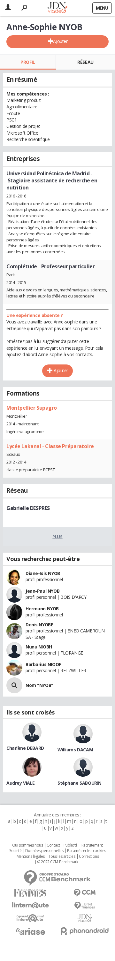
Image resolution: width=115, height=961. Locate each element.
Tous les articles (62, 856)
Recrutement (92, 845)
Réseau (85, 62)
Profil (27, 62)
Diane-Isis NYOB (43, 573)
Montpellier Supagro (31, 407)
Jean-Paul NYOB (42, 591)
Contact (53, 845)
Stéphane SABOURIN (79, 783)
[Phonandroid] (84, 931)
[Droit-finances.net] (84, 906)
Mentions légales (31, 856)
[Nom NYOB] (14, 685)
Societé (15, 850)
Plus (57, 536)
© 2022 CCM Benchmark (57, 862)
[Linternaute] (30, 905)
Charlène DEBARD (25, 748)
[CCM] (84, 893)
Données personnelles (44, 850)
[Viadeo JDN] (84, 918)
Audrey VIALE (20, 783)
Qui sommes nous (27, 845)
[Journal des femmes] (30, 893)
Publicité (71, 845)
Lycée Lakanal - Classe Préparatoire (50, 446)
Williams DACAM (75, 750)
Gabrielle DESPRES (28, 508)
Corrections (89, 856)
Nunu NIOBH (39, 647)
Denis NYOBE (39, 625)
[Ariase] (30, 931)
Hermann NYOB (42, 609)
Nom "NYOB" (39, 685)
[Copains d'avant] (30, 918)
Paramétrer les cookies (86, 850)
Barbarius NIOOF (43, 664)
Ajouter (60, 41)
